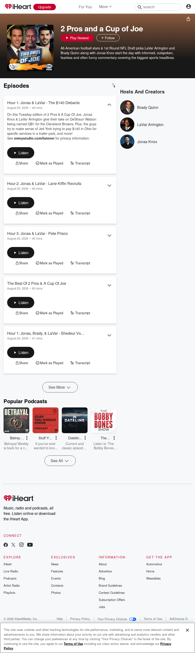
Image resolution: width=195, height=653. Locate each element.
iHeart (8, 564)
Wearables (153, 578)
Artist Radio (12, 585)
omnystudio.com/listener (34, 138)
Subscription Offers (112, 599)
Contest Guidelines (112, 592)
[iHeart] (18, 7)
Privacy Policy (80, 618)
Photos (56, 592)
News (55, 564)
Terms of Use (153, 618)
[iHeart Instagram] (21, 545)
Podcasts (10, 578)
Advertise (105, 571)
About (103, 564)
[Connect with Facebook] (6, 545)
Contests (57, 585)
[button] (124, 37)
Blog (102, 578)
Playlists (9, 592)
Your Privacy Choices (112, 619)
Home (150, 571)
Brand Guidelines (110, 585)
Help (60, 618)
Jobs (102, 607)
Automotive (154, 564)
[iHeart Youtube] (30, 545)
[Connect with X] (13, 545)
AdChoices (177, 618)
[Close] (187, 630)
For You (85, 7)
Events (56, 578)
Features (57, 571)
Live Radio (11, 571)
